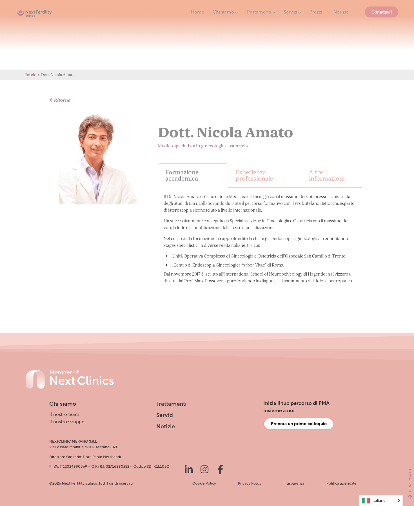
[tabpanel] (260, 241)
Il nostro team (64, 414)
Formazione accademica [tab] (182, 175)
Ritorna (62, 100)
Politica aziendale (341, 483)
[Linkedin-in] (188, 469)
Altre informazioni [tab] (327, 175)
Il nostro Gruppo (66, 422)
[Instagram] (204, 469)
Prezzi (316, 12)
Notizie (340, 12)
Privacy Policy (250, 483)
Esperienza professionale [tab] (254, 175)
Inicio (31, 74)
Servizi (290, 12)
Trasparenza (294, 483)
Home (197, 12)
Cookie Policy (204, 483)
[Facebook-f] (220, 469)
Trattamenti (258, 12)
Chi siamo (223, 12)
